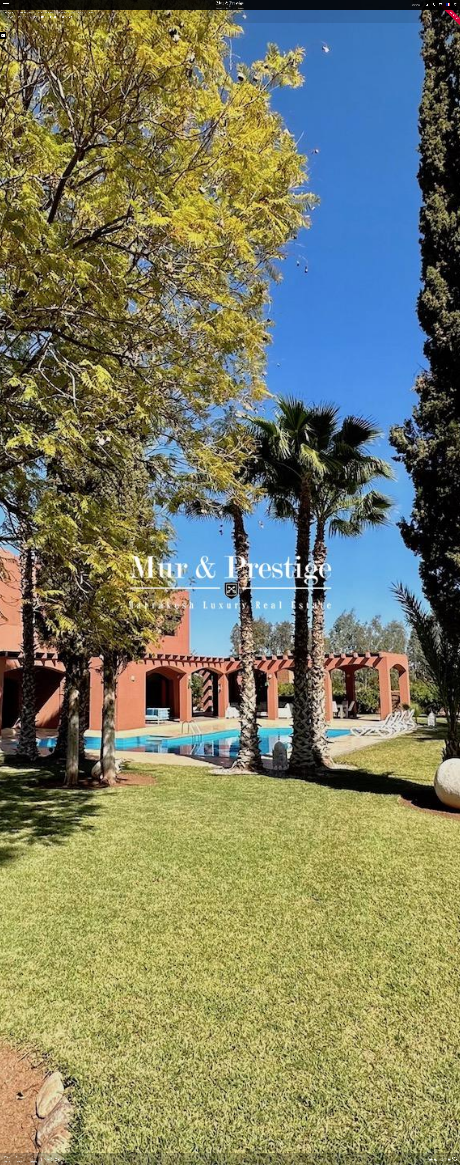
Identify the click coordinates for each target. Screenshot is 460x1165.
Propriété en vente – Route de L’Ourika (77, 13)
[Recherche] (427, 5)
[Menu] (6, 5)
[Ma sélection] (455, 4)
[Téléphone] (434, 4)
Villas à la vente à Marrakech (42, 13)
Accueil (22, 13)
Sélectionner (440, 1159)
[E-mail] (440, 4)
